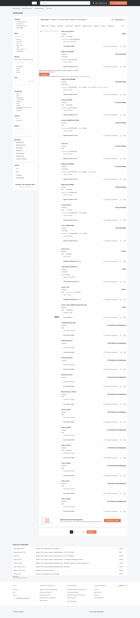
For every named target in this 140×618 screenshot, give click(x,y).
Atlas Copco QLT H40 (19, 570)
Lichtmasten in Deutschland (20, 577)
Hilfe (14, 592)
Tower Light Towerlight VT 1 (69, 266)
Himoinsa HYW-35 (66, 340)
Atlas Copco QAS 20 (67, 31)
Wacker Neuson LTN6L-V (69, 391)
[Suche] (42, 3)
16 (83, 532)
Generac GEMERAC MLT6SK (70, 120)
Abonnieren (44, 74)
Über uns (15, 589)
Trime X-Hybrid (65, 445)
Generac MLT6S (66, 205)
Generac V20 (65, 249)
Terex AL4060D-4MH (67, 225)
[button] (120, 46)
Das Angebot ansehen (112, 520)
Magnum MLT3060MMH (68, 79)
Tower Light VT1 (18, 559)
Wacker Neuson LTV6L (20, 552)
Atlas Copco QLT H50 (19, 566)
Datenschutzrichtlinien (68, 76)
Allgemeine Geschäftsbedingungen (49, 589)
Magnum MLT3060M (67, 51)
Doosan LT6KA (66, 409)
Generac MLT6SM (66, 100)
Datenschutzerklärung (45, 592)
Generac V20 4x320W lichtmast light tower (74, 305)
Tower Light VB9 (18, 563)
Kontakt (15, 595)
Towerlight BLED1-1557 (68, 322)
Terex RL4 (64, 143)
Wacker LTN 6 (17, 574)
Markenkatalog (43, 600)
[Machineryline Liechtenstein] (21, 3)
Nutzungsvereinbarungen (83, 76)
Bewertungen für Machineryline (48, 597)
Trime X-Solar (65, 481)
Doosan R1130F (66, 427)
